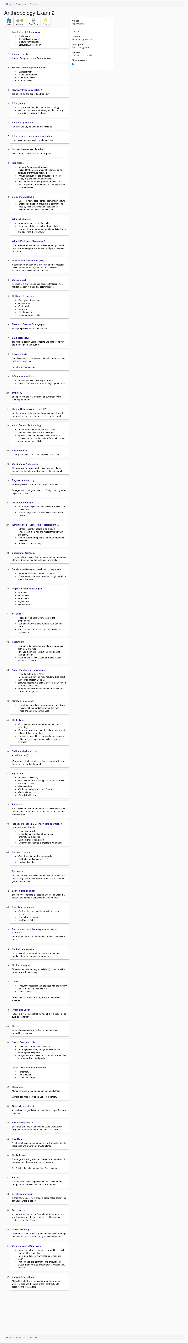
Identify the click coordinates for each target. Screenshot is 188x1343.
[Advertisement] (93, 98)
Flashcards (21, 4)
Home (9, 4)
